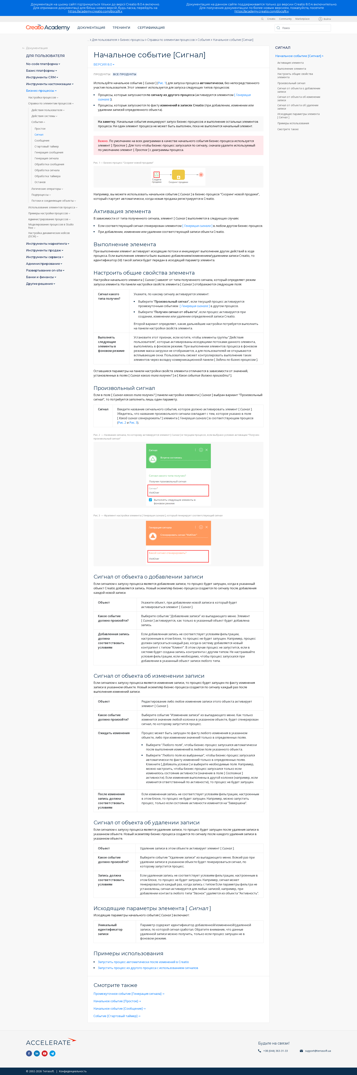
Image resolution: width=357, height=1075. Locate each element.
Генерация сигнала (47, 158)
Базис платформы (40, 70)
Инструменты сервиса (44, 257)
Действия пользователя (47, 110)
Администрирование (43, 264)
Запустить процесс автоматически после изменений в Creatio (143, 962)
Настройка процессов (42, 97)
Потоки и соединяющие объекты (52, 200)
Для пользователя (104, 40)
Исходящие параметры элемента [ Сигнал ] (298, 115)
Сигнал (39, 134)
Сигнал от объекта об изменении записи (298, 98)
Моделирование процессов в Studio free (51, 226)
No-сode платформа (42, 64)
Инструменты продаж (44, 250)
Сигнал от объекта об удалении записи (297, 107)
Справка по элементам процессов (171, 40)
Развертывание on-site (44, 270)
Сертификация (151, 28)
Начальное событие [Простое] (116, 1001)
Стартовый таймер (47, 146)
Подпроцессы (40, 194)
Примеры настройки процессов (48, 213)
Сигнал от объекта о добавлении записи (298, 90)
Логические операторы (46, 188)
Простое (40, 128)
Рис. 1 (162, 83)
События (204, 40)
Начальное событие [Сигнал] (298, 56)
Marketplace (302, 18)
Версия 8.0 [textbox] (103, 64)
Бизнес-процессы (132, 40)
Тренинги (121, 28)
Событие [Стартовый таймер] (115, 1016)
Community (285, 18)
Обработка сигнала (47, 170)
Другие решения (40, 284)
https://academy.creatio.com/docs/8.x (95, 11)
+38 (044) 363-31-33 (275, 1051)
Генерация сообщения (49, 152)
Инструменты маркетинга (47, 243)
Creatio (271, 18)
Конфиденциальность (73, 1071)
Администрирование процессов (48, 219)
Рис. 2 (122, 423)
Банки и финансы (40, 277)
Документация (91, 28)
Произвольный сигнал (291, 83)
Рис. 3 (133, 423)
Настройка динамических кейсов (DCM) (49, 234)
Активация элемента (290, 62)
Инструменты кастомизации (49, 84)
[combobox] (104, 65)
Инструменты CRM (41, 77)
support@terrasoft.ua (318, 1051)
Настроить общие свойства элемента (295, 75)
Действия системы (43, 116)
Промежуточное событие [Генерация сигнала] (127, 994)
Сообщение (42, 140)
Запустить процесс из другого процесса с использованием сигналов (148, 968)
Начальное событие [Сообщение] (118, 1008)
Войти (327, 19)
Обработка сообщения (49, 164)
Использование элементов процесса (52, 207)
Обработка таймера (47, 176)
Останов (40, 182)
